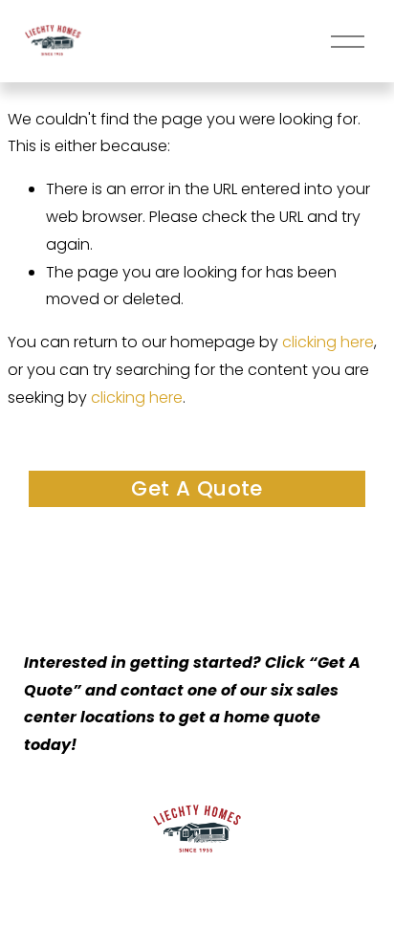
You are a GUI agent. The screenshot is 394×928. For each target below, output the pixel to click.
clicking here (328, 342)
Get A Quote (197, 488)
